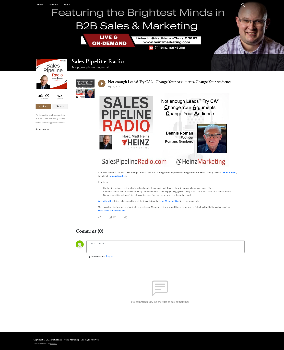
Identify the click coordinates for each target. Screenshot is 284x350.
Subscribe (53, 4)
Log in (109, 256)
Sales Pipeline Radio (98, 61)
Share (45, 106)
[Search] (243, 4)
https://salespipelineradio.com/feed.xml (92, 67)
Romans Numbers (117, 176)
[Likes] (99, 217)
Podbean (53, 343)
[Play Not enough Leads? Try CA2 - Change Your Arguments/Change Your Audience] (102, 83)
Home (40, 4)
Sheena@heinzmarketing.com (112, 210)
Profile (66, 4)
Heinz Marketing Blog (169, 201)
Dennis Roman (229, 172)
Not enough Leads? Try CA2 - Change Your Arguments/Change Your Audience (169, 81)
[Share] (126, 217)
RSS (61, 106)
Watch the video (105, 201)
